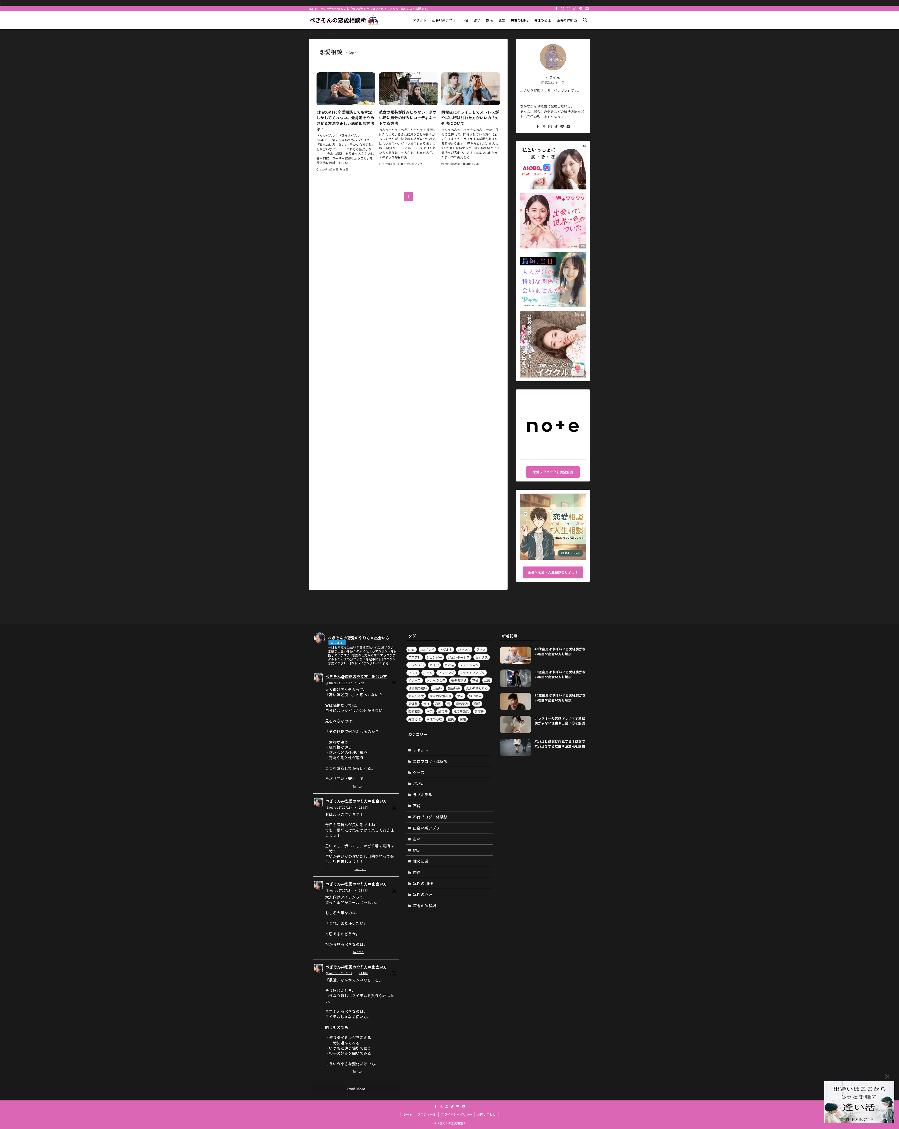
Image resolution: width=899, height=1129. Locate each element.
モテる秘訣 (459, 680)
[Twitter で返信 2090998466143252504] (328, 786)
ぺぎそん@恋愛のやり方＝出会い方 (356, 676)
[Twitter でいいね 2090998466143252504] (346, 786)
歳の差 (443, 711)
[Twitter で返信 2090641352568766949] (328, 1071)
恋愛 (477, 703)
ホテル (428, 672)
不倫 (475, 680)
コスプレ (414, 657)
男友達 (479, 711)
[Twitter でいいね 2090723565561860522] (346, 952)
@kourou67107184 (339, 683)
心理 (438, 703)
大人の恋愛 (416, 696)
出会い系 (454, 688)
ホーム (408, 1114)
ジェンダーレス (459, 657)
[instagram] (569, 8)
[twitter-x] (563, 8)
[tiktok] (575, 8)
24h (361, 683)
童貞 (451, 719)
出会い (437, 688)
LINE (411, 649)
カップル (464, 649)
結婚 (463, 719)
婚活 (417, 850)
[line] (581, 8)
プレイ (413, 672)
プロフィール (426, 1114)
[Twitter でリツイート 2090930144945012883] (337, 869)
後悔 (426, 703)
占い (417, 839)
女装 (460, 696)
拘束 (430, 711)
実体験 (413, 703)
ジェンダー (434, 657)
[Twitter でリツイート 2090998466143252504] (337, 786)
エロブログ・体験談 (430, 761)
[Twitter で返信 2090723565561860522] (328, 952)
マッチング (446, 672)
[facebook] (556, 8)
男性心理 (414, 719)
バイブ (434, 665)
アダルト (446, 649)
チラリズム (416, 665)
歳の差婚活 (461, 711)
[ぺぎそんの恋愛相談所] (344, 20)
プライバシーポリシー (456, 1114)
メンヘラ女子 (436, 680)
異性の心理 (434, 719)
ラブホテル (422, 794)
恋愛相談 (414, 711)
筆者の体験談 (424, 905)
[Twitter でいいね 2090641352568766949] (346, 1071)
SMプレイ (427, 649)
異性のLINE (423, 883)
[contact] (587, 8)
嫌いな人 (475, 696)
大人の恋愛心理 (441, 696)
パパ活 (449, 665)
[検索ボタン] (585, 20)
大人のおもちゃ (477, 688)
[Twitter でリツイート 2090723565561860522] (337, 952)
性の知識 (420, 861)
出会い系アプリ (426, 828)
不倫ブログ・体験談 (430, 817)
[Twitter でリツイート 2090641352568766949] (337, 1071)
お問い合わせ (486, 1114)
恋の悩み (462, 703)
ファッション (469, 665)
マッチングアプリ (472, 672)
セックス (481, 657)
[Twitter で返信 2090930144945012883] (328, 869)
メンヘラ (414, 680)
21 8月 (363, 807)
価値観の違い (417, 688)
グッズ (481, 649)
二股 (487, 680)
